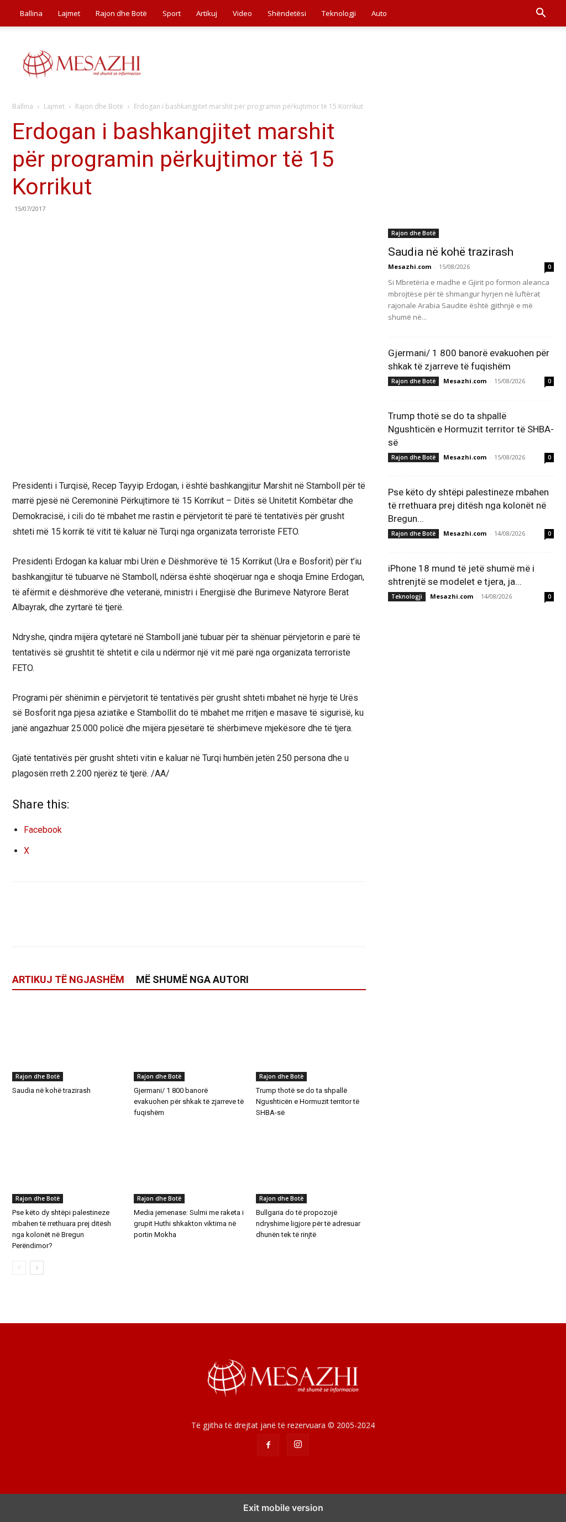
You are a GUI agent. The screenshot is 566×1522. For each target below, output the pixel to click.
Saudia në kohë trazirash (51, 1090)
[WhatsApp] (99, 234)
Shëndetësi (287, 13)
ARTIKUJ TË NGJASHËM (68, 979)
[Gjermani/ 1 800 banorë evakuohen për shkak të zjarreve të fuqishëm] (189, 1043)
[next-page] (37, 1268)
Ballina (31, 13)
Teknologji (339, 13)
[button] (540, 14)
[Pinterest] (74, 234)
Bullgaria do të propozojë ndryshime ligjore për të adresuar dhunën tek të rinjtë (308, 1223)
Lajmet (69, 13)
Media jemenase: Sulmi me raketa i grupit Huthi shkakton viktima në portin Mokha (189, 1223)
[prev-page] (19, 1268)
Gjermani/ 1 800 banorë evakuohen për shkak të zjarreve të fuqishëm (189, 1101)
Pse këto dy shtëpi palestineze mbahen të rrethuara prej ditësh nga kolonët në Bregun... (468, 505)
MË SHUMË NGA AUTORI (192, 979)
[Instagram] (298, 1445)
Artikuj (206, 13)
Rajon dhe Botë (121, 13)
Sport (172, 13)
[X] (49, 234)
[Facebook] (23, 234)
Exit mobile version (283, 1507)
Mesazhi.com (409, 266)
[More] (125, 234)
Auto (379, 13)
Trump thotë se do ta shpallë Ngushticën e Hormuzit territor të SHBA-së (307, 1101)
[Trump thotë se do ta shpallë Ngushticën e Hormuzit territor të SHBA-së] (311, 1043)
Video (242, 13)
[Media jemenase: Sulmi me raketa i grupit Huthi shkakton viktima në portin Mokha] (189, 1165)
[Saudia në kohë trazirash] (67, 1043)
